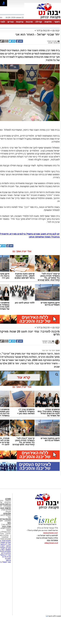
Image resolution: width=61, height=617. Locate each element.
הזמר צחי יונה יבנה (48, 350)
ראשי (57, 21)
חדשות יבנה (5, 508)
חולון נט (8, 558)
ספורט (8, 499)
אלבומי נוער (6, 524)
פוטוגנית (8, 506)
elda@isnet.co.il (51, 543)
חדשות (48, 21)
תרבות (29, 21)
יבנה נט (56, 30)
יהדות (9, 534)
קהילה (38, 21)
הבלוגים (5, 537)
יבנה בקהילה (6, 532)
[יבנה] (42, 19)
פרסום (8, 560)
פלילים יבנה (6, 510)
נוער (9, 523)
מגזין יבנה (6, 526)
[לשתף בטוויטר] (12, 42)
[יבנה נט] (41, 509)
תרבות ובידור (43, 30)
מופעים (8, 521)
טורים (10, 21)
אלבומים (7, 513)
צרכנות (19, 21)
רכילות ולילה (5, 504)
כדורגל (8, 501)
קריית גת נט (6, 557)
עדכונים (8, 502)
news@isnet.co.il (50, 533)
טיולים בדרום (6, 553)
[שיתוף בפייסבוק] (19, 42)
